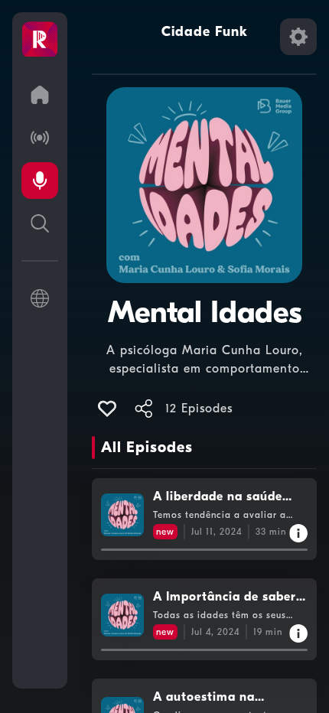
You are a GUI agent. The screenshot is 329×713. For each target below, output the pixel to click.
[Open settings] (298, 36)
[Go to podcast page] (39, 180)
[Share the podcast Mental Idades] (144, 408)
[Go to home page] (39, 95)
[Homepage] (39, 39)
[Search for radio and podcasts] (39, 223)
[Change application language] (39, 298)
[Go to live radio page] (39, 137)
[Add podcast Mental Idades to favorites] (107, 408)
